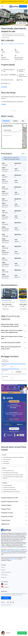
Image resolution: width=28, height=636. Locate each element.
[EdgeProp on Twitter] (13, 602)
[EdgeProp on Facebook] (8, 602)
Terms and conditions (6, 572)
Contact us (3, 577)
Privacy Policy (4, 575)
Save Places (6, 121)
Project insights (6, 551)
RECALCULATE (14, 429)
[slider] (26, 364)
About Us (3, 570)
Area (25, 550)
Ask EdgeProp (17, 550)
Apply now (10, 392)
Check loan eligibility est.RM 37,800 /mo (13, 44)
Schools (15, 121)
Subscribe (6, 598)
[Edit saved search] (25, 14)
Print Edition (23, 6)
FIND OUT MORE (14, 419)
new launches (12, 559)
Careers (3, 567)
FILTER (22, 153)
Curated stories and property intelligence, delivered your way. (12, 2)
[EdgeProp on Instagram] (10, 602)
